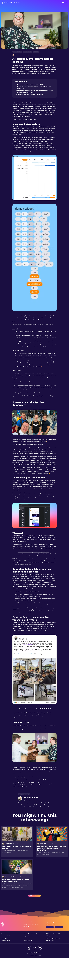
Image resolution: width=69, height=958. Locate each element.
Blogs (25, 938)
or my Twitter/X (21, 784)
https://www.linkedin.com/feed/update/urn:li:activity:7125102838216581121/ (32, 708)
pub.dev (14, 609)
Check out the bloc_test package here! (22, 382)
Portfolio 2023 (50, 940)
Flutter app (4, 938)
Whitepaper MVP (28, 940)
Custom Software (5, 940)
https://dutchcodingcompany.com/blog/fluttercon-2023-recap (27, 444)
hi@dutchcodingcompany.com (53, 922)
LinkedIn (14, 784)
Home (2, 8)
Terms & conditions (30, 953)
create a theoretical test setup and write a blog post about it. (33, 552)
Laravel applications (6, 936)
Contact (50, 927)
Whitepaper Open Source (52, 936)
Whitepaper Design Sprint (53, 933)
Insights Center (27, 936)
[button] (63, 3)
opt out (39, 955)
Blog (7, 8)
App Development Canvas (53, 938)
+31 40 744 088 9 (50, 924)
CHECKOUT (26, 469)
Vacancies (58, 927)
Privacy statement (38, 953)
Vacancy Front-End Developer (31, 933)
